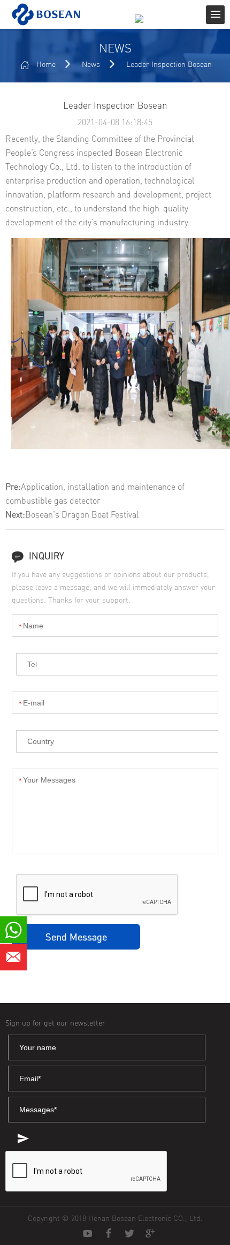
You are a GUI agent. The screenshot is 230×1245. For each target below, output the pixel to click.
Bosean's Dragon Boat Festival (82, 514)
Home (46, 64)
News (91, 64)
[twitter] (129, 1233)
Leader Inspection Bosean (169, 64)
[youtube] (87, 1233)
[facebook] (108, 1233)
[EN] (143, 25)
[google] (150, 1233)
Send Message (76, 937)
